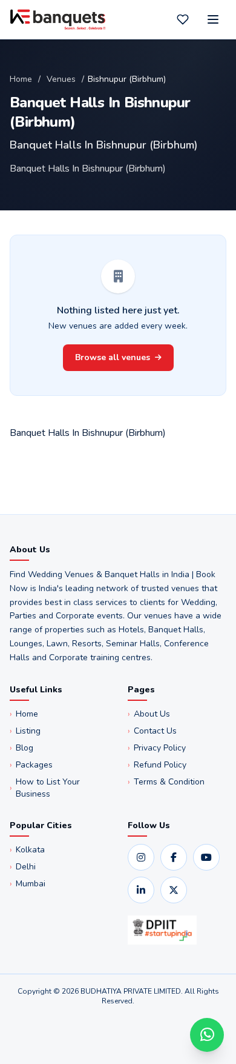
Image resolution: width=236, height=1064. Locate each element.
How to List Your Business (45, 788)
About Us (149, 714)
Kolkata (27, 849)
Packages (31, 765)
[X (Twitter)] (173, 890)
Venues (61, 79)
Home (21, 79)
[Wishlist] (182, 19)
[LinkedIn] (141, 890)
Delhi (23, 866)
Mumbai (27, 883)
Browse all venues (112, 357)
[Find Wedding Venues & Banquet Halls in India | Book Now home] (58, 19)
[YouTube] (206, 857)
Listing (25, 731)
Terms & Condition (166, 782)
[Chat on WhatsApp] (207, 1035)
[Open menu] (213, 19)
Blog (21, 748)
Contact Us (152, 731)
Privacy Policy (157, 748)
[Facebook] (173, 857)
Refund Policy (157, 765)
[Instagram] (141, 857)
